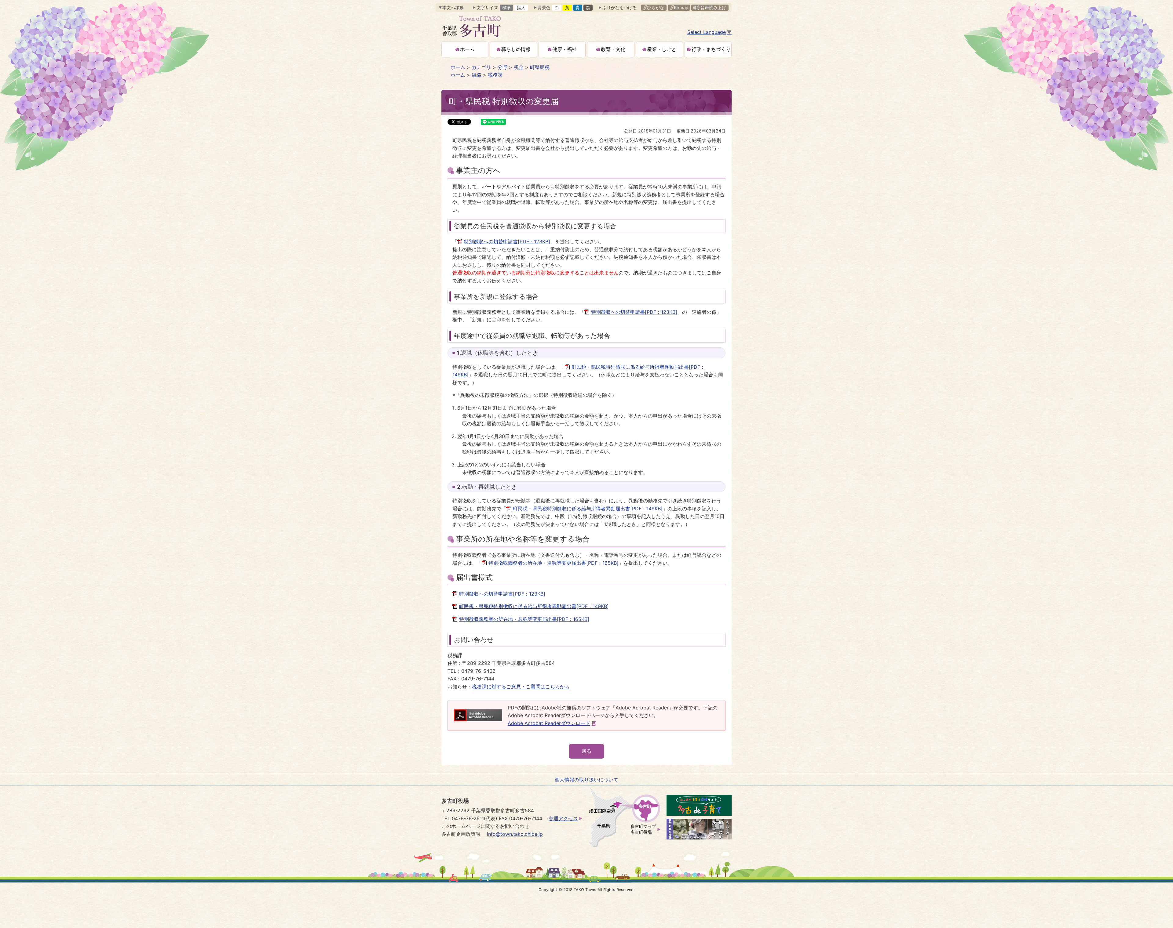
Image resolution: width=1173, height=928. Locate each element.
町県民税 (540, 67)
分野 (502, 67)
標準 (506, 7)
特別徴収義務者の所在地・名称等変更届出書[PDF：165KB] (553, 563)
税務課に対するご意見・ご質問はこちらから (521, 686)
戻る (586, 751)
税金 (519, 67)
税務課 (495, 75)
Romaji (681, 7)
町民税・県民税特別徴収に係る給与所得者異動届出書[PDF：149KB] (588, 509)
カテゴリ (481, 67)
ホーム (458, 67)
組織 (476, 75)
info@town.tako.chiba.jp (515, 834)
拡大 (521, 7)
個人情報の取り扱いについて (586, 780)
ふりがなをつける (619, 7)
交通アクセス (563, 818)
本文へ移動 (453, 7)
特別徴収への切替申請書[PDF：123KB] (507, 241)
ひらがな (655, 7)
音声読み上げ (713, 7)
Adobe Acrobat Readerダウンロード (549, 723)
